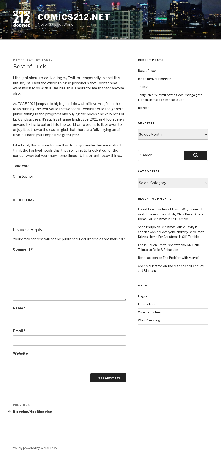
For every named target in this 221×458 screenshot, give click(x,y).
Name (19, 308)
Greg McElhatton (150, 266)
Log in (142, 296)
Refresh (143, 108)
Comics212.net (74, 17)
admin (47, 60)
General (27, 200)
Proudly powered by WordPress (34, 448)
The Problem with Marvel (181, 257)
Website (20, 353)
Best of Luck (147, 70)
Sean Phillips (147, 227)
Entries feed (147, 304)
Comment (23, 249)
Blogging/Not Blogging (154, 79)
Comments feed (150, 312)
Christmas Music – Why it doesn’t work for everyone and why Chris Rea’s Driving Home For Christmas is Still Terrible (171, 214)
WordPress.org (149, 320)
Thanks (143, 87)
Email (19, 331)
